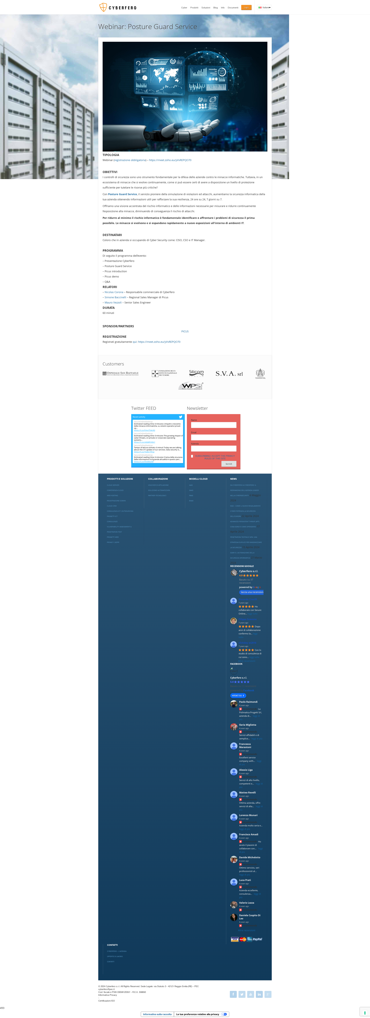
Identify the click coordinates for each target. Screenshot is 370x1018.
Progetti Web (113, 537)
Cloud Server (113, 485)
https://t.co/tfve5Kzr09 (143, 461)
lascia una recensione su (254, 592)
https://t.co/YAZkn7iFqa (144, 452)
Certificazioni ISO (106, 1001)
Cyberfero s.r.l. (248, 571)
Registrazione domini (116, 501)
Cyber (184, 7)
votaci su (237, 695)
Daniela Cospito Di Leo (249, 917)
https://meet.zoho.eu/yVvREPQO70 (170, 160)
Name (194, 420)
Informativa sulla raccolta (157, 1014)
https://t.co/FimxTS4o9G (144, 430)
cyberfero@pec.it (106, 989)
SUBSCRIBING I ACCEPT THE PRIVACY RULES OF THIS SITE (215, 457)
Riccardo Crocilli (248, 599)
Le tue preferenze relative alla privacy (197, 1014)
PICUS (185, 331)
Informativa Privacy (107, 995)
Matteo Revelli (247, 792)
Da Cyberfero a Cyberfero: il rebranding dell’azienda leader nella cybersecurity (244, 490)
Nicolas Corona (114, 292)
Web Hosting (112, 496)
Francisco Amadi (248, 834)
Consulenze (112, 522)
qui (135, 341)
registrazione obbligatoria (130, 160)
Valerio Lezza (246, 902)
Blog (215, 7)
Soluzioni (205, 7)
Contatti (110, 962)
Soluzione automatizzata (159, 490)
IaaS (191, 485)
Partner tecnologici (157, 496)
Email (193, 432)
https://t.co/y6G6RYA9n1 (144, 442)
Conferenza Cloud (115, 490)
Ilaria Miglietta (247, 724)
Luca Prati (245, 880)
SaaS (191, 490)
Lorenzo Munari (248, 815)
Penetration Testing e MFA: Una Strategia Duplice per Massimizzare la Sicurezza (246, 542)
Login (246, 7)
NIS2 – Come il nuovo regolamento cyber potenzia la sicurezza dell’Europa (245, 511)
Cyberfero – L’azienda (116, 951)
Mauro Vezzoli (113, 302)
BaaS (191, 501)
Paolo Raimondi (248, 701)
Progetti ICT (112, 516)
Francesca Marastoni (245, 745)
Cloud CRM (112, 506)
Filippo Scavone (248, 619)
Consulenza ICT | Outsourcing (120, 511)
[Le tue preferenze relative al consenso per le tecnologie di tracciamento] (365, 1013)
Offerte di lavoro (115, 956)
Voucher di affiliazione (158, 485)
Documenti (233, 7)
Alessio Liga (246, 769)
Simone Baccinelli (115, 297)
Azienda (195, 444)
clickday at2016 (247, 642)
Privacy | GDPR (113, 542)
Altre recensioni (246, 661)
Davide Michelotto (249, 857)
